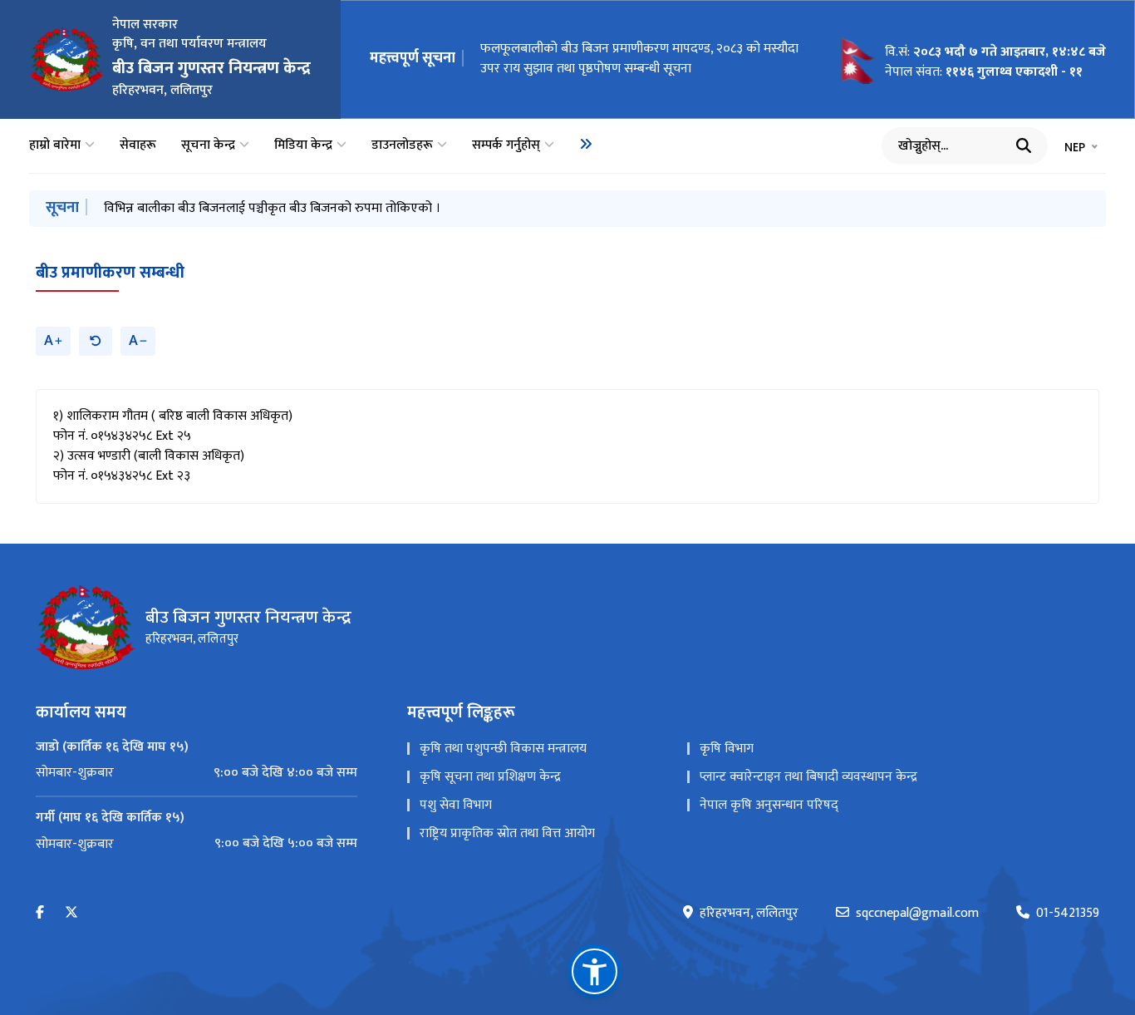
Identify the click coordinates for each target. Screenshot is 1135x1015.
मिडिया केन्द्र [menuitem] (303, 145)
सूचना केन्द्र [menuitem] (208, 145)
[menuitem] (585, 143)
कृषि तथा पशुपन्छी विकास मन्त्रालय (503, 748)
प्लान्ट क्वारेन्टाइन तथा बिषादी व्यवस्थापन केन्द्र (808, 777)
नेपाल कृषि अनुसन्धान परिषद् (769, 805)
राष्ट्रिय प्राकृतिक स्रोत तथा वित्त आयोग (507, 833)
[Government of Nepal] (66, 59)
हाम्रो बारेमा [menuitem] (55, 145)
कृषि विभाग (727, 748)
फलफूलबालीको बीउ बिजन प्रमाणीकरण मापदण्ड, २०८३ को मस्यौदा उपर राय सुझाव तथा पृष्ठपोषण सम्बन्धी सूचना (639, 58)
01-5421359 (1067, 914)
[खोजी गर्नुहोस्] (1023, 145)
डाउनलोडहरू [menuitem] (402, 145)
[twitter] (71, 913)
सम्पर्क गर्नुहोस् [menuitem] (506, 145)
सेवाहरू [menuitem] (138, 145)
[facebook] (40, 913)
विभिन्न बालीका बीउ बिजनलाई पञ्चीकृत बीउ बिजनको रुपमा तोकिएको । (272, 208)
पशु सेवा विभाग (456, 805)
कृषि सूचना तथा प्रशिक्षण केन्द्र (490, 777)
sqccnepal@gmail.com (917, 914)
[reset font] (95, 341)
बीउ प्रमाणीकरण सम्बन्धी (110, 273)
